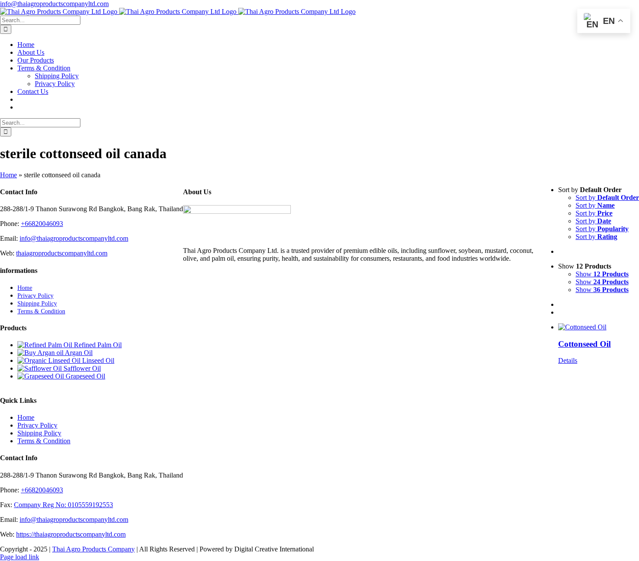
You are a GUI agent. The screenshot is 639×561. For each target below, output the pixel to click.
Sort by (607, 197)
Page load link (19, 557)
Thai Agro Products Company (93, 549)
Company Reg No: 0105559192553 (63, 504)
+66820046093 (42, 223)
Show (602, 274)
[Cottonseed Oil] (598, 327)
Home (8, 175)
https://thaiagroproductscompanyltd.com (71, 534)
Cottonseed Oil (584, 344)
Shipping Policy (39, 433)
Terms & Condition (43, 441)
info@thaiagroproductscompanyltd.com (54, 3)
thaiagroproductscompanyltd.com (61, 253)
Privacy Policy (37, 425)
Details (567, 360)
